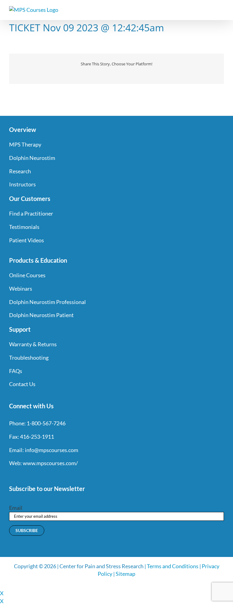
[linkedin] (55, 476)
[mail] (66, 476)
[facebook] (11, 476)
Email (15, 507)
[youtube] (44, 476)
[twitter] (22, 476)
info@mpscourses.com (51, 450)
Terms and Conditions (172, 566)
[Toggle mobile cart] (210, 9)
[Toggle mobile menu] (221, 9)
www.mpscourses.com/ (50, 463)
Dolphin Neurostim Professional (47, 302)
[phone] (77, 476)
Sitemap (125, 573)
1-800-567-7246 (46, 423)
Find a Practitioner (31, 213)
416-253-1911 (37, 436)
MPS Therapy (25, 144)
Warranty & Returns (33, 344)
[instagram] (33, 476)
